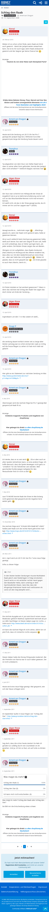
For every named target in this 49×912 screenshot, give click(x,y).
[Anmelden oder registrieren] (40, 3)
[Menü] (46, 3)
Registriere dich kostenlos (16, 865)
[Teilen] (46, 22)
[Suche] (34, 3)
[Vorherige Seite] (18, 846)
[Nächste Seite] (31, 846)
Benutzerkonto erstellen (35, 874)
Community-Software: (24, 909)
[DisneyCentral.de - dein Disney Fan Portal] (6, 3)
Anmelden (14, 874)
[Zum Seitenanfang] (45, 909)
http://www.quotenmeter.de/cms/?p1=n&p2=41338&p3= (15, 377)
